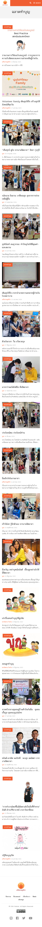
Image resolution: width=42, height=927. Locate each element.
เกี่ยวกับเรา (26, 897)
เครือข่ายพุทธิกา (6, 62)
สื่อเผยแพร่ (16, 897)
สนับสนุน (21, 900)
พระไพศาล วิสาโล (7, 622)
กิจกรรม (8, 897)
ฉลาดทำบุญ (7, 27)
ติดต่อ (34, 897)
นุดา (3, 154)
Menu (38, 3)
